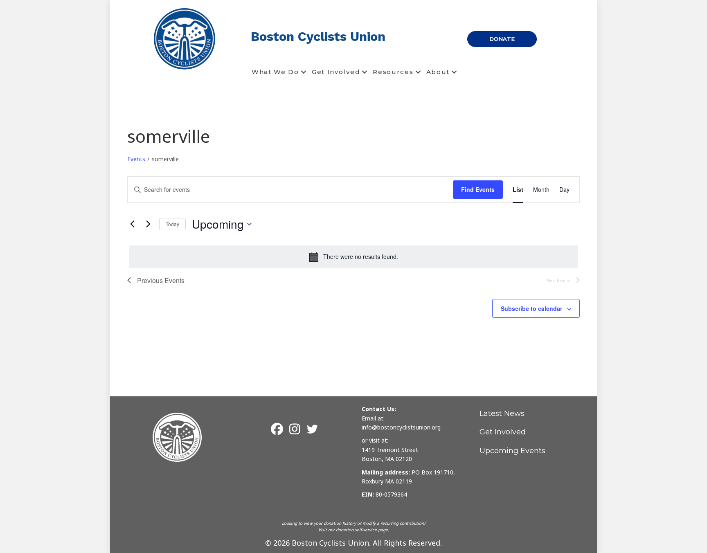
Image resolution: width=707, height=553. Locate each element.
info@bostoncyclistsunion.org (401, 427)
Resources (393, 72)
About (438, 72)
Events (136, 159)
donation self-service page (362, 530)
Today (172, 223)
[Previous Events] (132, 224)
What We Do (275, 72)
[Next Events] (148, 224)
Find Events (478, 189)
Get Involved (336, 72)
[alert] (353, 256)
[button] (303, 72)
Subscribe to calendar (531, 308)
